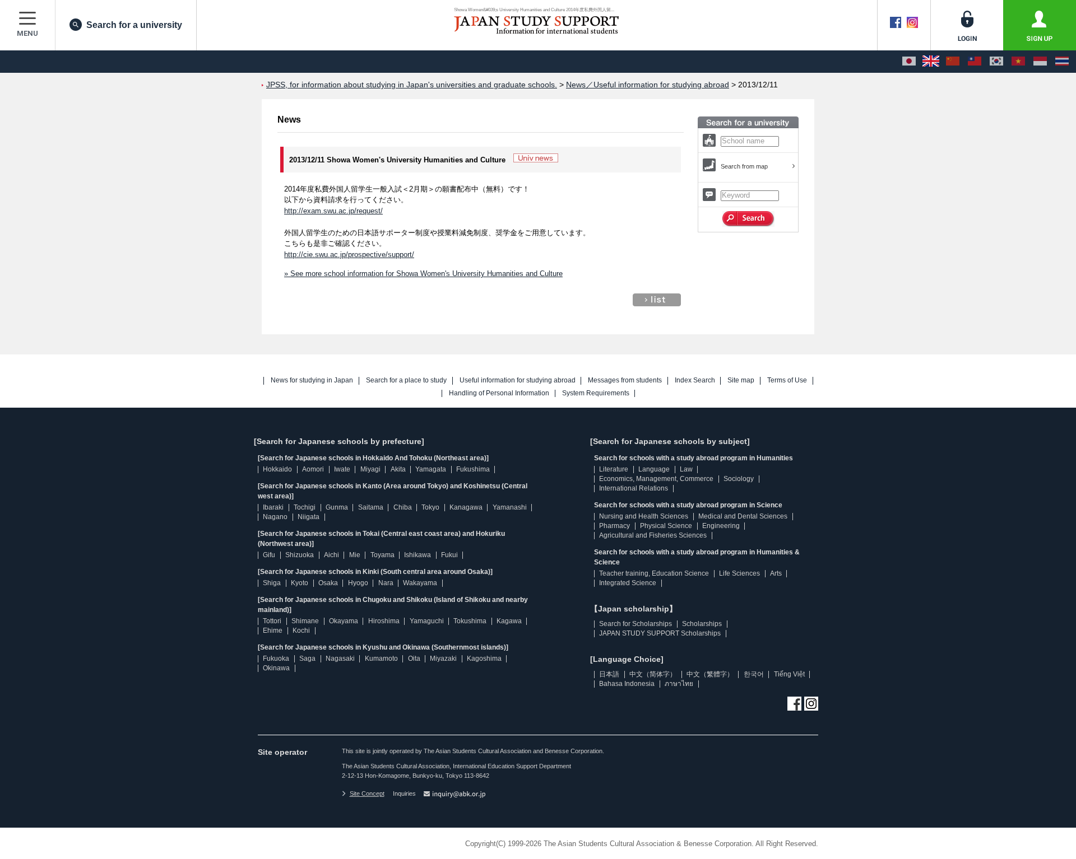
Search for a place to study (406, 380)
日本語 (609, 674)
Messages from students (625, 380)
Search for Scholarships (635, 624)
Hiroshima (384, 621)
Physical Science (666, 526)
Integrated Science (627, 583)
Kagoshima (484, 658)
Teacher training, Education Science (654, 573)
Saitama (370, 507)
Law (686, 469)
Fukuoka (276, 658)
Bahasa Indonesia (627, 684)
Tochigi (305, 507)
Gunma (337, 507)
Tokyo (430, 507)
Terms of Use (787, 380)
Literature (613, 469)
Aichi (331, 555)
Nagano (275, 517)
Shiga (272, 583)
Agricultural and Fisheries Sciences (653, 535)
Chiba (402, 507)
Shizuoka (299, 555)
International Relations (633, 488)
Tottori (272, 621)
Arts (776, 573)
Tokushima (469, 621)
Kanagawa (466, 507)
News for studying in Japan (312, 380)
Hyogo (358, 583)
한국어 (754, 674)
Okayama (343, 621)
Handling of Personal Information (499, 393)
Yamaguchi (427, 621)
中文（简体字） (652, 674)
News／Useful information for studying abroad (647, 85)
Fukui (449, 555)
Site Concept (367, 793)
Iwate (342, 469)
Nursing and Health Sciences (643, 516)
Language (654, 469)
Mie (354, 555)
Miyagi (370, 469)
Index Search (695, 380)
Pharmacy (614, 526)
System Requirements (595, 393)
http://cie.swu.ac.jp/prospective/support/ (349, 254)
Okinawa (276, 668)
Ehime (272, 630)
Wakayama (420, 583)
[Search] (748, 219)
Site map (740, 380)
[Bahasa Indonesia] (1040, 61)
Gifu (269, 555)
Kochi (301, 630)
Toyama (382, 555)
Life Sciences (739, 573)
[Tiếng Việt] (1018, 61)
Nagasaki (340, 658)
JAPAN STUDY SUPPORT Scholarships (660, 633)
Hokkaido (277, 469)
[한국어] (996, 61)
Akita (398, 469)
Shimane (305, 621)
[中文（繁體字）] (974, 61)
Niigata (308, 517)
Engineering (721, 526)
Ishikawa (417, 555)
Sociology (738, 479)
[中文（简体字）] (952, 61)
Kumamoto (381, 658)
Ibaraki (273, 507)
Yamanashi (510, 507)
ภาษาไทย (679, 684)
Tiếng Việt (789, 674)
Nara (385, 583)
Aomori (313, 469)
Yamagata (430, 469)
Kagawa (509, 621)
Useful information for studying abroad (518, 380)
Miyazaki (443, 658)
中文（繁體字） (710, 674)
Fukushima (473, 469)
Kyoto (299, 583)
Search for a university (134, 25)
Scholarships (702, 624)
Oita (414, 658)
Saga (307, 658)
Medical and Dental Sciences (742, 516)
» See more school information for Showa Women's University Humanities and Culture (423, 273)
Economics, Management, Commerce (656, 479)
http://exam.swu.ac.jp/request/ (333, 211)
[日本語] (909, 61)
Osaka (328, 583)
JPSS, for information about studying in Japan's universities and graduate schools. (411, 85)
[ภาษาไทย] (1062, 61)
